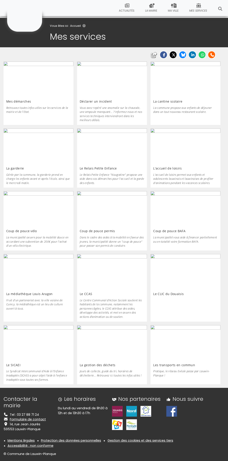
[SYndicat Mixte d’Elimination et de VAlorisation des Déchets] (117, 424)
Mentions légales (21, 440)
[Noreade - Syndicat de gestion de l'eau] (131, 424)
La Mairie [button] (151, 10)
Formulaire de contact (28, 419)
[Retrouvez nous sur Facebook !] (171, 411)
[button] (163, 55)
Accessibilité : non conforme (30, 445)
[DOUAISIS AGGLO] (117, 411)
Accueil (75, 26)
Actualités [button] (126, 10)
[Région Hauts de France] (145, 411)
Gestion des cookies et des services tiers (140, 440)
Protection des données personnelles (71, 440)
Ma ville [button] (173, 10)
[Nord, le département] (131, 411)
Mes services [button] (198, 10)
